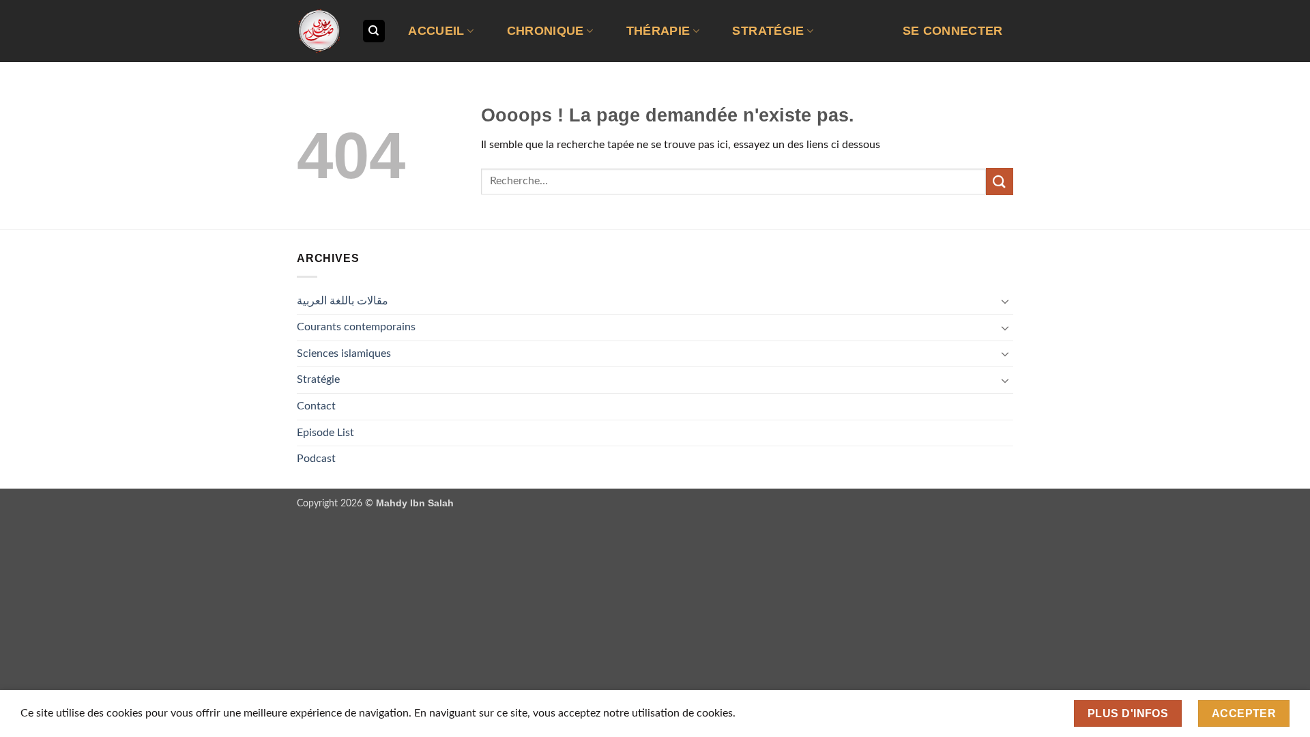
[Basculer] (1005, 301)
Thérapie (658, 31)
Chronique (545, 31)
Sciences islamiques (344, 353)
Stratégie (768, 31)
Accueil (436, 31)
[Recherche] (374, 31)
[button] (952, 31)
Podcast (316, 458)
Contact (316, 406)
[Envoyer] (999, 181)
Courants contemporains (356, 326)
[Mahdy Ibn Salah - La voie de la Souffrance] (319, 31)
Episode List (325, 432)
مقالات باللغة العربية (342, 300)
